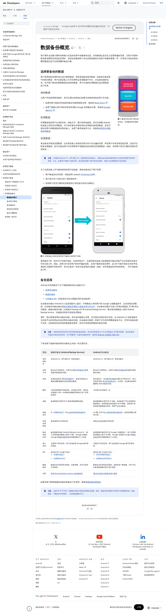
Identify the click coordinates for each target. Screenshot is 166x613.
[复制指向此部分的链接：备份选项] (54, 280)
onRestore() (59, 458)
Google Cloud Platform (106, 596)
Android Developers (48, 39)
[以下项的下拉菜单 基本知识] (35, 3)
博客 (37, 583)
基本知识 (28, 3)
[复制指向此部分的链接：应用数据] (52, 117)
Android (39, 563)
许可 (48, 607)
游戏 (59, 563)
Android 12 (105, 583)
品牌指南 (55, 607)
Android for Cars (85, 575)
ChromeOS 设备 (85, 571)
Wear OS (82, 567)
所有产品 (123, 596)
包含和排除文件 (110, 381)
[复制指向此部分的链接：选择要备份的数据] (66, 71)
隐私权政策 (63, 437)
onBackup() (59, 454)
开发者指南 (126, 567)
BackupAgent (68, 379)
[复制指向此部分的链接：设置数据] (52, 138)
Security (7, 10)
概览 (4, 16)
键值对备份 (50, 294)
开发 (61, 3)
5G (58, 583)
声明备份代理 (81, 370)
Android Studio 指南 (130, 563)
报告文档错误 (149, 567)
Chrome (77, 596)
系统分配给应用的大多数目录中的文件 (78, 306)
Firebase (88, 596)
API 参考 (125, 571)
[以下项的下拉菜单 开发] (66, 3)
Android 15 (105, 571)
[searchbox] (16, 23)
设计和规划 (46, 3)
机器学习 (60, 567)
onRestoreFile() (104, 458)
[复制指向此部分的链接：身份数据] (52, 92)
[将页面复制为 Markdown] (80, 48)
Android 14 (105, 575)
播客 (37, 587)
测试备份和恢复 (94, 482)
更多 (74, 3)
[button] (16, 50)
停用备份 (122, 370)
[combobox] (102, 3)
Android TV (83, 579)
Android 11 (105, 587)
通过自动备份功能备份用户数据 (105, 473)
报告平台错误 (149, 563)
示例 (15, 16)
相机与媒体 (61, 575)
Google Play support (152, 571)
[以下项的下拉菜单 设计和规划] (53, 3)
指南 (25, 16)
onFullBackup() (103, 454)
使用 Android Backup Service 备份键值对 (67, 473)
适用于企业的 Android (44, 567)
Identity (20, 10)
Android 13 (105, 579)
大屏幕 (81, 563)
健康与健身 (61, 571)
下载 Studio (126, 575)
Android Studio (149, 3)
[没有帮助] (137, 38)
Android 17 (105, 563)
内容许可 (59, 519)
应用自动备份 (51, 290)
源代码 (38, 575)
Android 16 (105, 567)
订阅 (139, 607)
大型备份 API (51, 299)
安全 (37, 571)
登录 (161, 3)
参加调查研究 (149, 575)
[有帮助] (133, 38)
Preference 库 (87, 174)
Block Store (100, 103)
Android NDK (127, 579)
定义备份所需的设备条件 (76, 412)
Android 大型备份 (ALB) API (108, 335)
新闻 (37, 579)
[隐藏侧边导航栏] (29, 608)
